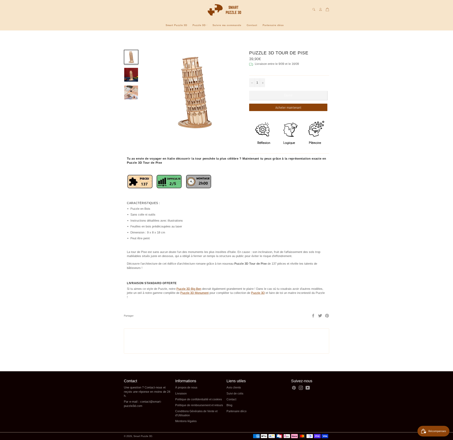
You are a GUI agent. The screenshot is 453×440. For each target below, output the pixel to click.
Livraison (181, 393)
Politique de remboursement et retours (199, 405)
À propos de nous (186, 387)
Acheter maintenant (288, 107)
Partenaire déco (273, 25)
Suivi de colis (234, 393)
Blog (229, 405)
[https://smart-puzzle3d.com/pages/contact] (139, 401)
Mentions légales (186, 421)
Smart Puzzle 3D (176, 25)
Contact (252, 25)
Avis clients (233, 387)
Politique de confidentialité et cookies (198, 399)
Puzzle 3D (199, 25)
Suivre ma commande (227, 25)
